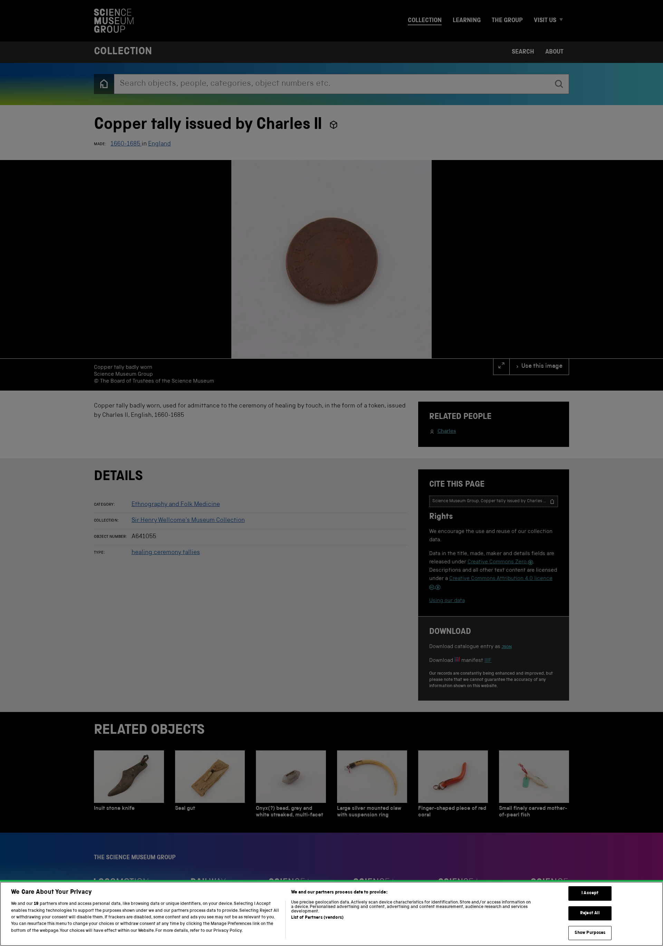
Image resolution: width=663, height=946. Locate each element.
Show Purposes (590, 933)
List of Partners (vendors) (317, 918)
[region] (331, 914)
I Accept (590, 893)
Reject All (590, 913)
